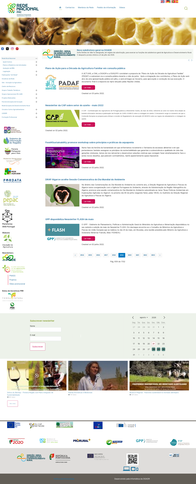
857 (106, 255)
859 (122, 255)
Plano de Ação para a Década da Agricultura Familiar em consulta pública (85, 68)
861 (137, 255)
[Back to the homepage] (22, 10)
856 (98, 255)
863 (153, 255)
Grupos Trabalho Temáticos (11, 90)
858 (114, 255)
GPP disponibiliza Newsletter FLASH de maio (69, 219)
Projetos (12, 280)
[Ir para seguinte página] (160, 255)
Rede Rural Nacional (8, 58)
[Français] (165, 1)
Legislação (6, 71)
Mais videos (13, 403)
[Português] (174, 1)
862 (145, 255)
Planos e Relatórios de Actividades (14, 65)
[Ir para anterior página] (75, 255)
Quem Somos (7, 62)
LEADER (4, 113)
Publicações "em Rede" (10, 75)
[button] (186, 8)
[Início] (60, 7)
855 (90, 255)
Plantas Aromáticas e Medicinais (80, 392)
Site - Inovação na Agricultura (11, 82)
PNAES (12, 276)
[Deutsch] (168, 1)
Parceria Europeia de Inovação (12, 102)
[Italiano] (171, 1)
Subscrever (37, 346)
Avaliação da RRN (8, 68)
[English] (162, 1)
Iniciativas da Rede (8, 79)
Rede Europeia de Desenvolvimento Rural (16, 105)
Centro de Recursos (8, 86)
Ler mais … (88, 87)
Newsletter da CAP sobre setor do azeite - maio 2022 (74, 105)
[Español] (176, 1)
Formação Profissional (9, 117)
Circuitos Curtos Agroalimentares (13, 109)
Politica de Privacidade (64, 479)
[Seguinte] (192, 60)
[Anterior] (189, 60)
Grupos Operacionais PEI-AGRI (12, 94)
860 (129, 255)
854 (82, 255)
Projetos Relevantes (9, 98)
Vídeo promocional (17, 284)
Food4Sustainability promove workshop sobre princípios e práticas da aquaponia (89, 142)
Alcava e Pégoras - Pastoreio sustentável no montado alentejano (154, 392)
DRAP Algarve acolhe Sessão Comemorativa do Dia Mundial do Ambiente (85, 179)
